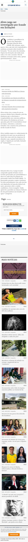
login (22, 229)
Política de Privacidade (11, 531)
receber (14, 213)
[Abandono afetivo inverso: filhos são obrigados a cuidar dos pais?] (14, 322)
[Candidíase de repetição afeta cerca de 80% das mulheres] (14, 297)
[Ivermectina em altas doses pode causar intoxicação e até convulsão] (14, 271)
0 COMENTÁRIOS (14, 226)
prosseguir (14, 534)
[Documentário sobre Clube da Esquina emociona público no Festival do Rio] (14, 376)
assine (14, 230)
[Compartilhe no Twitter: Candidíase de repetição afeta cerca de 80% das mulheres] (25, 306)
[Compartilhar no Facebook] (14, 220)
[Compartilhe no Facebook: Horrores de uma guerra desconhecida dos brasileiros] (24, 411)
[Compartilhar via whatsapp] (20, 220)
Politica (6, 9)
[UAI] (13, 1)
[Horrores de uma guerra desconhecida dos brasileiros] (14, 401)
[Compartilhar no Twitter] (17, 220)
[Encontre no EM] (25, 5)
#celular (9, 199)
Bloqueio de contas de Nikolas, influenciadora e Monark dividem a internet (12, 468)
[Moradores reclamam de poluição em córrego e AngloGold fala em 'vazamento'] (14, 348)
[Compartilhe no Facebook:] (24, 492)
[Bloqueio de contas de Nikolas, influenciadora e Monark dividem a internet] (14, 455)
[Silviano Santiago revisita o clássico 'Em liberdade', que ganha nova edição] (14, 508)
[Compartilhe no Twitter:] (25, 492)
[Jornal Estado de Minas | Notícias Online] (14, 5)
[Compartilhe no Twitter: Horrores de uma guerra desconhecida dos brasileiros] (25, 411)
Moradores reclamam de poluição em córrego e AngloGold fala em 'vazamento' (13, 362)
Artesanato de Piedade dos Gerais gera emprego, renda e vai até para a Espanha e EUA (14, 441)
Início (2, 9)
